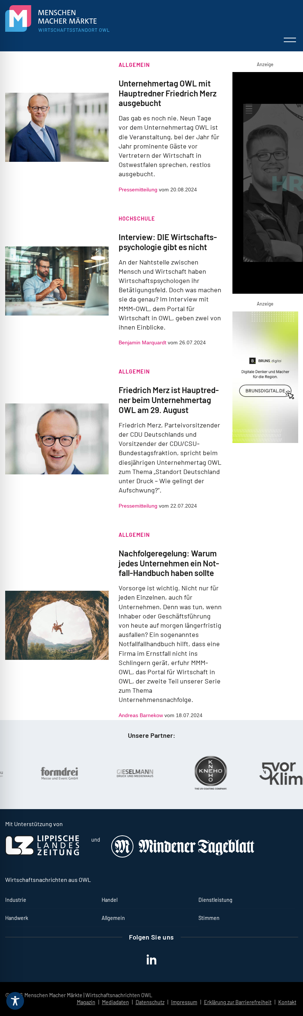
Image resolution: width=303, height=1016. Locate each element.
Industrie (15, 900)
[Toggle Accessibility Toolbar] (15, 1000)
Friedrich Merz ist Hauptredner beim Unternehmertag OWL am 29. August (169, 400)
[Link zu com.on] (265, 184)
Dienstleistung (215, 900)
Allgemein (134, 65)
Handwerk (16, 918)
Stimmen (208, 918)
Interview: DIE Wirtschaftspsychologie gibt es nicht (168, 242)
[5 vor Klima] (269, 773)
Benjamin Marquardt (142, 342)
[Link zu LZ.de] (42, 853)
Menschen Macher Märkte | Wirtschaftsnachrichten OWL (88, 995)
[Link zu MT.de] (183, 855)
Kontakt (287, 1002)
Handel (110, 900)
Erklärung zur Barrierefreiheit (238, 1002)
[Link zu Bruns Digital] (265, 378)
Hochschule (137, 218)
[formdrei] (41, 773)
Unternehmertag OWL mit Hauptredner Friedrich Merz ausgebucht (168, 93)
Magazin (86, 1002)
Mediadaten (115, 1002)
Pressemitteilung (138, 189)
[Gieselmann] (117, 773)
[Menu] (290, 40)
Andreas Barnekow (141, 715)
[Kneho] (193, 773)
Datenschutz (150, 1002)
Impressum (184, 1002)
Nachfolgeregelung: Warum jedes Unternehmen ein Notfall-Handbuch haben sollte (169, 563)
